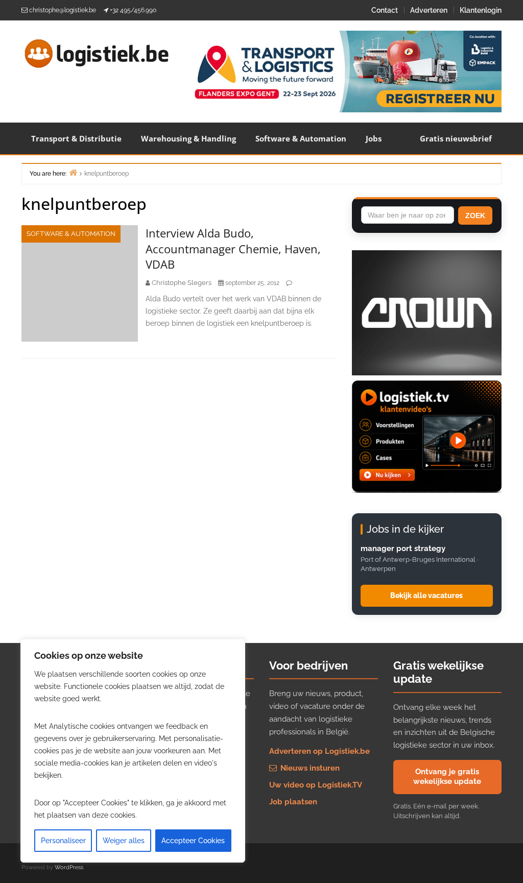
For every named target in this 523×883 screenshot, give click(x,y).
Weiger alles (124, 841)
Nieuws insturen (309, 768)
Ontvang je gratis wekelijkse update (447, 776)
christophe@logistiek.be (62, 10)
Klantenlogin (481, 10)
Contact (384, 10)
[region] (132, 751)
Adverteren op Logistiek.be (319, 751)
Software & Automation (300, 138)
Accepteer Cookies (193, 841)
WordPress (69, 867)
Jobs (374, 138)
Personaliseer (63, 841)
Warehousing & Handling (188, 138)
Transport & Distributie (76, 138)
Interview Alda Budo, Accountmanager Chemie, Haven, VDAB (233, 248)
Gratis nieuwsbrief (456, 138)
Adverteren (428, 10)
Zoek (475, 215)
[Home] (73, 172)
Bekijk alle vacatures (426, 595)
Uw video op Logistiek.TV (315, 785)
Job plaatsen (293, 801)
